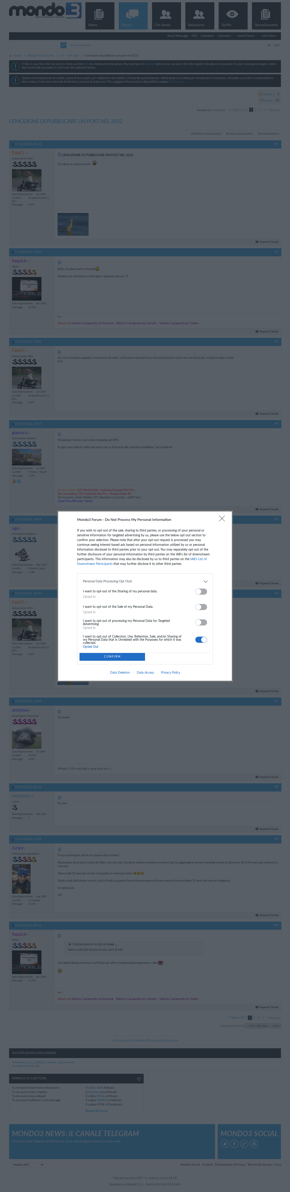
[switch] (201, 592)
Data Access (145, 672)
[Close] (223, 520)
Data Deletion (120, 672)
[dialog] (145, 596)
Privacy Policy (170, 672)
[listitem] (145, 581)
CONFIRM (112, 656)
